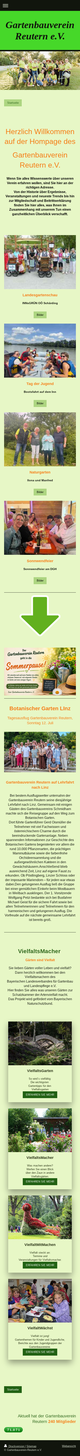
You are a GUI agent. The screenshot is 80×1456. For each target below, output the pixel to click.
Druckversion (16, 1446)
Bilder (40, 314)
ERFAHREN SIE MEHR (40, 1094)
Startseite (13, 102)
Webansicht (69, 1446)
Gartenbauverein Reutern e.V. (40, 30)
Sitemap (31, 1446)
